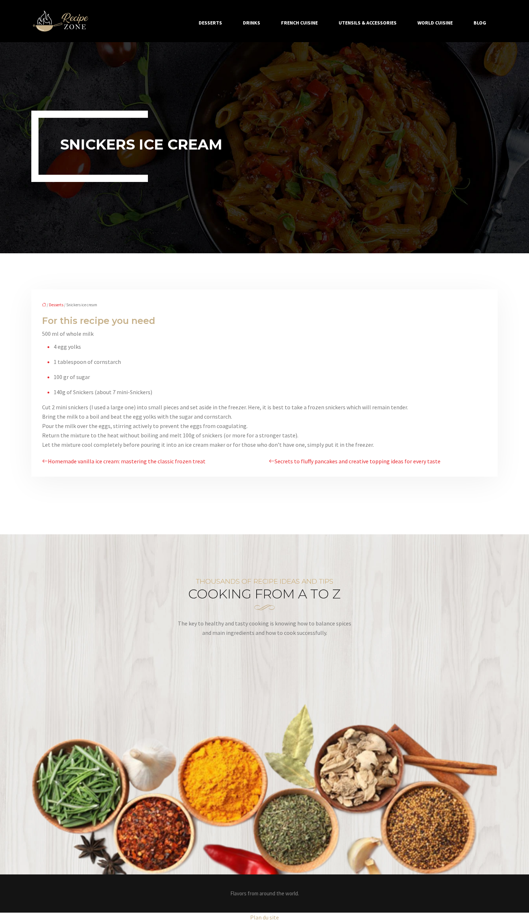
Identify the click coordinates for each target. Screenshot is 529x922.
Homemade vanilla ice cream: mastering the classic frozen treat (126, 461)
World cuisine (435, 22)
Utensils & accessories (368, 22)
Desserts (210, 22)
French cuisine (299, 22)
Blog (480, 22)
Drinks (251, 22)
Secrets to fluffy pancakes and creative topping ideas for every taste (357, 461)
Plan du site (264, 917)
